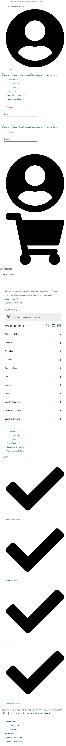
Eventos (8, 303)
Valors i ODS (16, 83)
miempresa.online (40, 713)
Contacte (15, 87)
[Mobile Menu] (9, 123)
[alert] (33, 317)
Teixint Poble (11, 91)
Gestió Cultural (12, 79)
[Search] (41, 114)
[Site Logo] (30, 75)
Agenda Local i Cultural (15, 99)
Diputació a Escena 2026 (16, 95)
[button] (9, 107)
